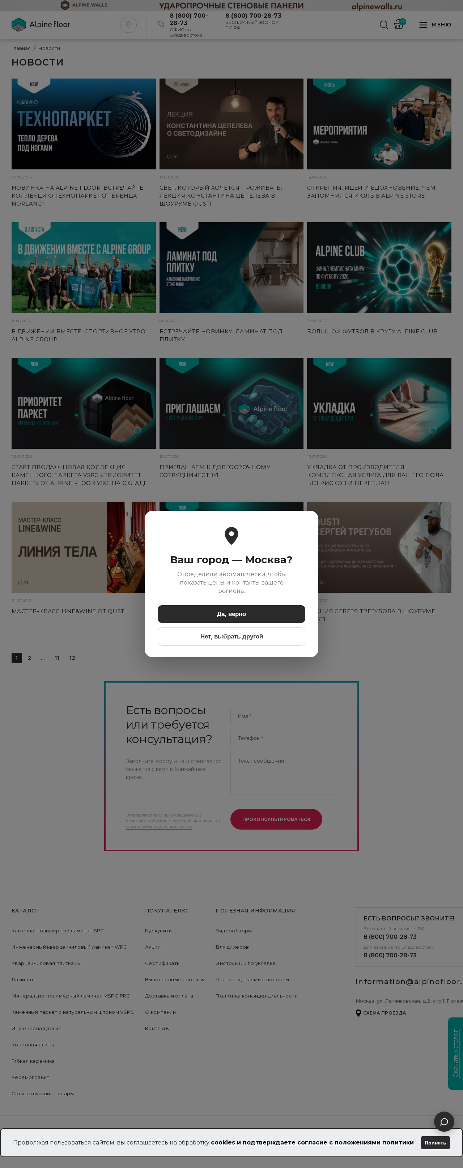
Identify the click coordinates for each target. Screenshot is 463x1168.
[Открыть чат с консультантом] (444, 1122)
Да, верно (231, 614)
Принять (435, 1143)
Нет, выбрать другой (231, 636)
